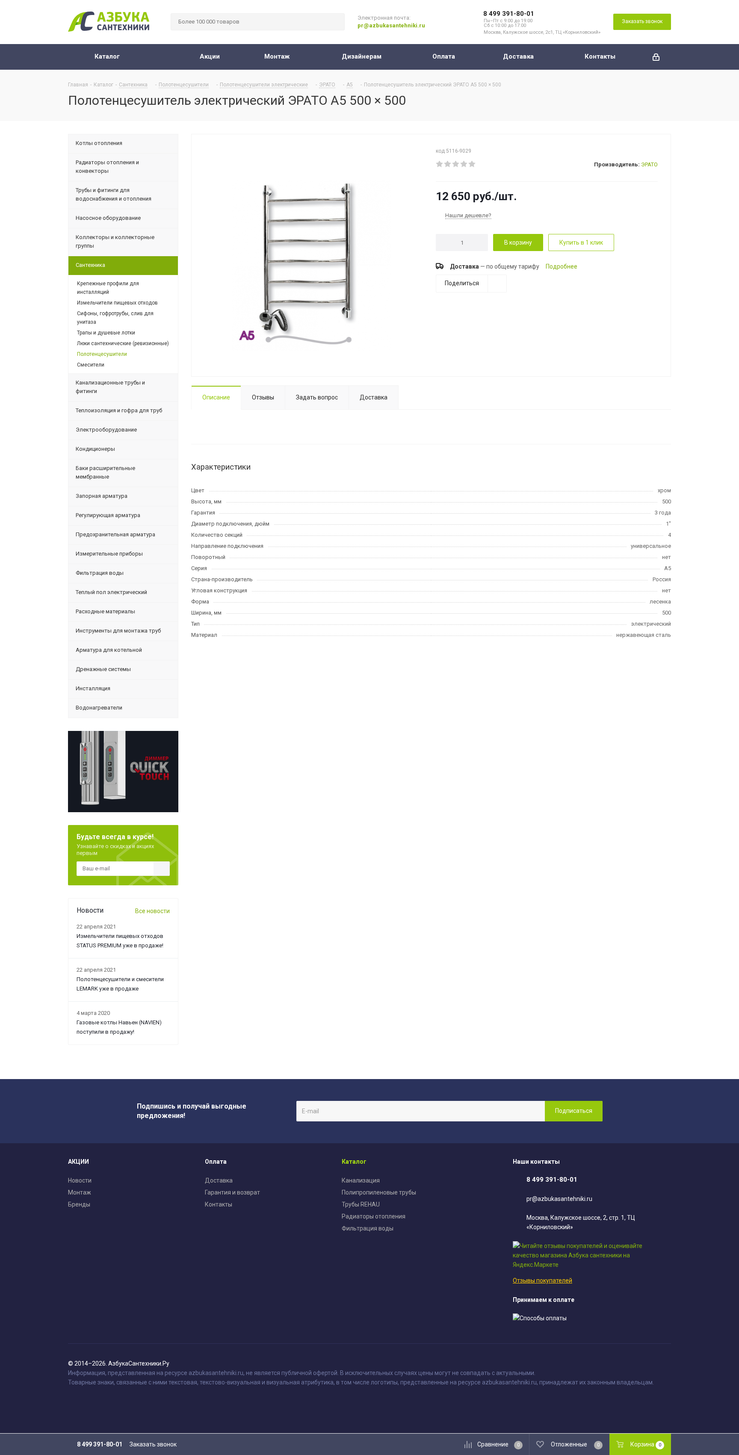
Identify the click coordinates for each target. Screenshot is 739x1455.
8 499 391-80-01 (508, 14)
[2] (448, 164)
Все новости (152, 911)
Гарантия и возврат (232, 1192)
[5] (472, 164)
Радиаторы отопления (373, 1216)
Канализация (361, 1180)
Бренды (79, 1204)
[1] (440, 164)
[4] (464, 164)
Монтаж (79, 1192)
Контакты (218, 1204)
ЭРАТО (649, 164)
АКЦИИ (78, 1161)
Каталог (354, 1161)
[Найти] (334, 21)
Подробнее (561, 266)
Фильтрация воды (367, 1228)
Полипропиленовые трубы (379, 1192)
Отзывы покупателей (542, 1280)
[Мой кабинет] (656, 57)
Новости (80, 1180)
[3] (456, 164)
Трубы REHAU (361, 1204)
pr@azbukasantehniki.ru (391, 25)
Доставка (219, 1180)
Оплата (216, 1161)
